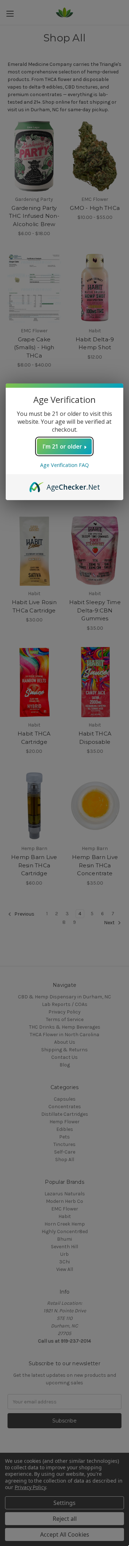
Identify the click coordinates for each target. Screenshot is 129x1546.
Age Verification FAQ (64, 465)
